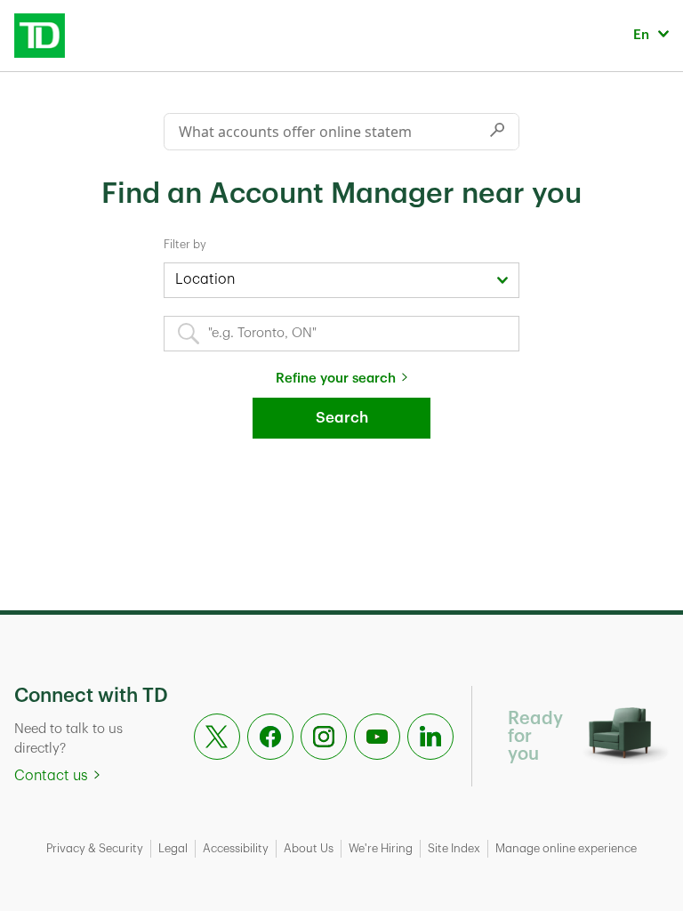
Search (342, 417)
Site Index (454, 848)
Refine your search (336, 378)
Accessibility (236, 848)
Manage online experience (566, 848)
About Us (308, 848)
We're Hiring (381, 848)
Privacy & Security (94, 848)
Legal (173, 848)
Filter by (185, 244)
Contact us (51, 776)
